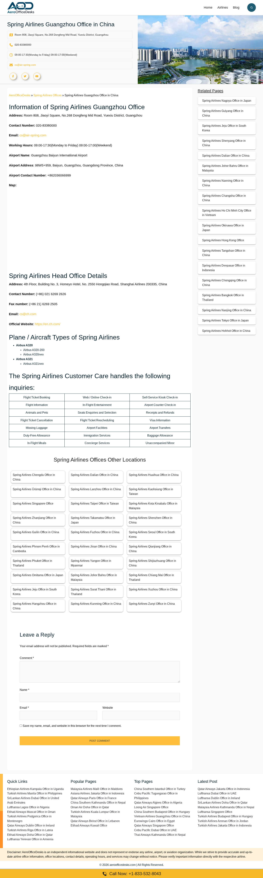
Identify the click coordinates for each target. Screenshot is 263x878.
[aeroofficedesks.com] (20, 7)
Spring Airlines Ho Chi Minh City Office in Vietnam (226, 213)
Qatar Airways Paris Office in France (93, 798)
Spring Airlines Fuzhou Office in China (95, 532)
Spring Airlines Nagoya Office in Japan (226, 100)
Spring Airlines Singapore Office (33, 503)
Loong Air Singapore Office (151, 807)
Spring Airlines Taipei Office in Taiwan (95, 503)
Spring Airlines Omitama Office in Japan (38, 575)
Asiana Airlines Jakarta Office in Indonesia (97, 793)
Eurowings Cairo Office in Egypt (154, 821)
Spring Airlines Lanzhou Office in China (96, 489)
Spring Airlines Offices (47, 95)
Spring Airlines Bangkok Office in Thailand (223, 297)
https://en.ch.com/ (47, 324)
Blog (236, 7)
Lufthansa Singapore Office (215, 811)
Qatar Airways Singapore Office (154, 825)
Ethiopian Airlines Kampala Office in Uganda (35, 788)
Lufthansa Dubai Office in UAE (217, 793)
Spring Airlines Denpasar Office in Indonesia (223, 268)
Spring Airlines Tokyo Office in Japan (225, 320)
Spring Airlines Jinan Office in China (94, 546)
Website (108, 707)
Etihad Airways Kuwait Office (89, 825)
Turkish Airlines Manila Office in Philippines (34, 793)
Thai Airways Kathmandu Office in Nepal (160, 834)
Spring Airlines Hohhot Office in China (226, 330)
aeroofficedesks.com (122, 864)
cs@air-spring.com (25, 64)
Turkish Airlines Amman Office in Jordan (223, 821)
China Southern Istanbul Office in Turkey (159, 788)
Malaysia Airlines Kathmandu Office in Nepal (226, 807)
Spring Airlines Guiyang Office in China (222, 113)
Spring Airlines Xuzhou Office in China (153, 589)
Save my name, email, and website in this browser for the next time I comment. (72, 725)
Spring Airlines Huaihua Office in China (154, 474)
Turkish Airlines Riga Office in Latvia (30, 830)
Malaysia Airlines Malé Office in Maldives (97, 788)
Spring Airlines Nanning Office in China (222, 183)
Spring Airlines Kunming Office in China (96, 603)
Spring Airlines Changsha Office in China (224, 198)
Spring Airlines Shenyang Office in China (224, 143)
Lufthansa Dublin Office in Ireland (219, 798)
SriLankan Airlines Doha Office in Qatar (222, 802)
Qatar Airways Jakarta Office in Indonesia (224, 788)
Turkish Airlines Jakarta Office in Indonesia (225, 825)
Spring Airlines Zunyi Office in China (152, 603)
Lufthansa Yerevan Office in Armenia (30, 839)
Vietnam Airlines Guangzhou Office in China (162, 816)
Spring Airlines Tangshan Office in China (223, 253)
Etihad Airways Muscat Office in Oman (31, 811)
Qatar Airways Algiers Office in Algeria (158, 802)
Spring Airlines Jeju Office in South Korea (224, 128)
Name (24, 689)
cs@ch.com (28, 314)
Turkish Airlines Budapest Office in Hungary (225, 816)
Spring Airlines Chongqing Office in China (224, 283)
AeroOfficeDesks (19, 95)
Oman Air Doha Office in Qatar (90, 807)
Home (208, 7)
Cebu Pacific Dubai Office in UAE (155, 830)
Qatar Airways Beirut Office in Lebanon (95, 821)
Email (24, 707)
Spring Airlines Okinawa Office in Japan (223, 228)
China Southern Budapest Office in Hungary (162, 811)
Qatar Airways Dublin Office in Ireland (31, 825)
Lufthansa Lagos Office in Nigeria (28, 807)
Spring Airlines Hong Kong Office (223, 240)
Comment (27, 657)
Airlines (222, 7)
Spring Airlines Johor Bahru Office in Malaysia (225, 168)
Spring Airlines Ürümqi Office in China (37, 489)
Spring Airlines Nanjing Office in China (226, 310)
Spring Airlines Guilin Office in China (36, 532)
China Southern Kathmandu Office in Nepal (98, 802)
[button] (251, 7)
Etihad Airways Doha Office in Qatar (30, 834)
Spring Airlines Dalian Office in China (94, 474)
